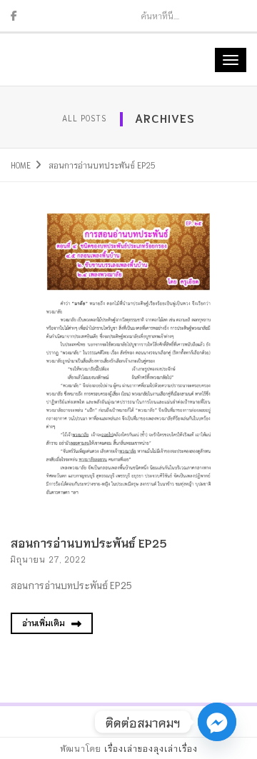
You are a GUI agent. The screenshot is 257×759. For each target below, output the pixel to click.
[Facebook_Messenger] (217, 722)
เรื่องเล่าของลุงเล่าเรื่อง (151, 748)
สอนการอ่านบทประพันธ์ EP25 (89, 542)
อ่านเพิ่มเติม (44, 623)
